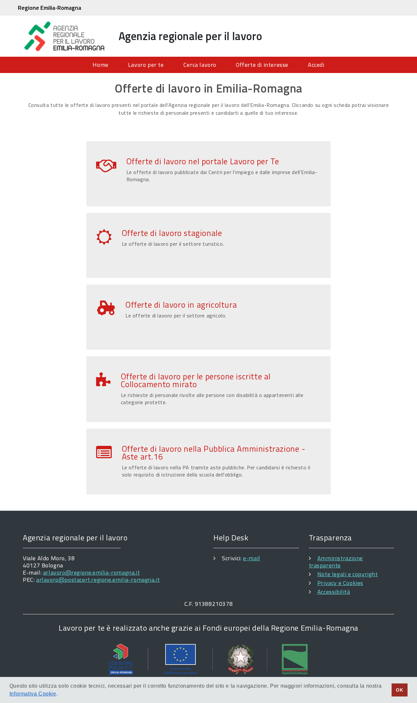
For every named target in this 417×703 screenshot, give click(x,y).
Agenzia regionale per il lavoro (190, 35)
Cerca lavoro (199, 64)
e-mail (251, 558)
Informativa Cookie (32, 693)
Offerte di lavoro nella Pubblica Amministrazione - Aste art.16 (214, 453)
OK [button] (399, 690)
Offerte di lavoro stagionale (172, 233)
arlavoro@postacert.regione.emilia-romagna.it (98, 579)
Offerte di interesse (262, 64)
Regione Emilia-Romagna (49, 7)
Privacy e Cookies (340, 583)
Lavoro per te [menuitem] (146, 64)
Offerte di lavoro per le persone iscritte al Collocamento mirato (196, 380)
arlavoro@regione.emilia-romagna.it (91, 572)
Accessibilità (333, 591)
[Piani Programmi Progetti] (208, 659)
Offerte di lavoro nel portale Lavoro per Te (202, 161)
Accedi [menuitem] (316, 64)
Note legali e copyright (347, 574)
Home (100, 64)
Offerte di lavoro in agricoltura (181, 305)
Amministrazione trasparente (336, 562)
